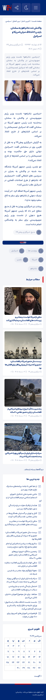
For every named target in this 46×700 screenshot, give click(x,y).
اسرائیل (14, 250)
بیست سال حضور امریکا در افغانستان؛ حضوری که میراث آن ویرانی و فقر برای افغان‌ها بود (23, 365)
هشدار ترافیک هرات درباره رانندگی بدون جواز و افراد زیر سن (23, 507)
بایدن (19, 259)
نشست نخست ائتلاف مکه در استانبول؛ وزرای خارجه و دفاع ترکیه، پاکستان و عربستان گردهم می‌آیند (23, 605)
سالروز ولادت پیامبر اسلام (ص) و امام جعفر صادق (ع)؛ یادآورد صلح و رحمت (21, 545)
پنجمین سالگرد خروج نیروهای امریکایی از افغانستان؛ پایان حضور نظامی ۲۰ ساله (24, 410)
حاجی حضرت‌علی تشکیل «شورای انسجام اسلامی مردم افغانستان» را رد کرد (24, 497)
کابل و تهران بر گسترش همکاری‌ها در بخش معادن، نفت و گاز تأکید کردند (22, 514)
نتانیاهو (33, 268)
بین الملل (16, 21)
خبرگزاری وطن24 (13, 44)
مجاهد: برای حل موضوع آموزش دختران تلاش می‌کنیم (21, 595)
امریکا (34, 259)
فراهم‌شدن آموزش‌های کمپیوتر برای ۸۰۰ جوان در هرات (22, 615)
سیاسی (8, 21)
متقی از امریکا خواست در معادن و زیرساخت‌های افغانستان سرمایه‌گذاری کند (24, 318)
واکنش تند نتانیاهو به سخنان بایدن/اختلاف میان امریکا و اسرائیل (26, 32)
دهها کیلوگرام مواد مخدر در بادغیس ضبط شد (22, 572)
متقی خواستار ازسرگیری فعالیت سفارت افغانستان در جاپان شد (20, 564)
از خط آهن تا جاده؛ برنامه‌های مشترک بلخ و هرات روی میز (21, 487)
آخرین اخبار (26, 21)
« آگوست (38, 676)
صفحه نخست (37, 21)
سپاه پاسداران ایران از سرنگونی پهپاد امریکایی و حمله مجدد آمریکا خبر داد (23, 455)
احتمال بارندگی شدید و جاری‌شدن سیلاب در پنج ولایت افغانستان (23, 588)
